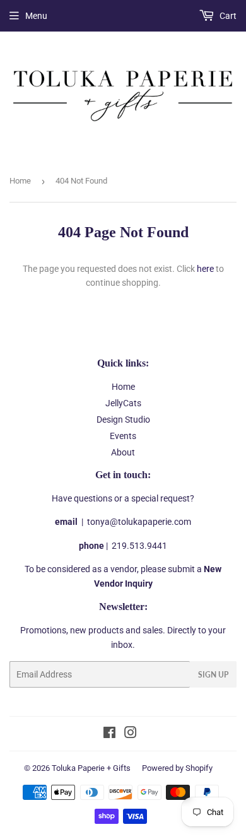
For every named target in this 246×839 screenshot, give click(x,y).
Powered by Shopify (177, 768)
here (205, 269)
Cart (227, 16)
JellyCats (123, 403)
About (123, 452)
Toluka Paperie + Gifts (91, 768)
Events (123, 436)
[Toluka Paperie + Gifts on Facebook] (109, 734)
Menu (36, 16)
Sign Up (213, 674)
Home (20, 180)
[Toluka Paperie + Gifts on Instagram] (130, 734)
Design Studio (123, 419)
